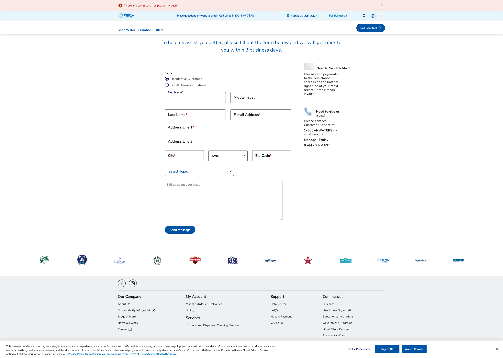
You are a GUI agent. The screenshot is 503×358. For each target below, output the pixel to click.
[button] (303, 15)
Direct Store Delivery (336, 329)
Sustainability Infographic (134, 310)
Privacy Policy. (76, 354)
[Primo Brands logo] (128, 15)
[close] (382, 5)
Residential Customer (186, 79)
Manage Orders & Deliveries (204, 304)
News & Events (128, 323)
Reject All (387, 349)
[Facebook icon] (122, 283)
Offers (159, 30)
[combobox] (212, 155)
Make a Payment (281, 316)
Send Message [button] (180, 230)
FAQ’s (274, 310)
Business (328, 304)
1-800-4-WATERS (243, 15)
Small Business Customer (189, 85)
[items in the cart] (381, 15)
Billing (190, 310)
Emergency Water (334, 335)
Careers (123, 329)
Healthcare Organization (338, 310)
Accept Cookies (414, 349)
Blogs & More (127, 316)
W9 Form (277, 323)
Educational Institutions (338, 316)
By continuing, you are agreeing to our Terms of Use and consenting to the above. (131, 354)
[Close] (496, 349)
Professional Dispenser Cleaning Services (213, 325)
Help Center (278, 304)
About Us (124, 304)
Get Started (368, 28)
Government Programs (337, 323)
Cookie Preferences (359, 349)
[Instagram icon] (133, 283)
